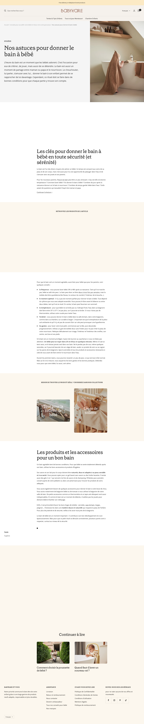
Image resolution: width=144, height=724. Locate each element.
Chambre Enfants (91, 18)
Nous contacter (51, 698)
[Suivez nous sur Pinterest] (120, 700)
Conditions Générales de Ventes (86, 695)
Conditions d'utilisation (83, 698)
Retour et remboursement (55, 695)
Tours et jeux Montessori (74, 18)
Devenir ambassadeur (54, 702)
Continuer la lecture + (44, 192)
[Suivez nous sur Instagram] (114, 700)
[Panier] (139, 11)
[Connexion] (134, 11)
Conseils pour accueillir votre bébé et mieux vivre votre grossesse (30, 25)
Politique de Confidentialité (84, 692)
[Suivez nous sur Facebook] (108, 700)
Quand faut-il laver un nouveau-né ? (86, 669)
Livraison (49, 692)
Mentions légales (81, 702)
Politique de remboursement (85, 705)
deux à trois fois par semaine (89, 292)
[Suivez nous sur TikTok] (126, 700)
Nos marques (51, 708)
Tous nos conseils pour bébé (56, 705)
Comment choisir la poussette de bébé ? (53, 669)
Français (125, 11)
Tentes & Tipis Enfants (54, 18)
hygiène (7, 41)
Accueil (6, 25)
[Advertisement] (67, 125)
